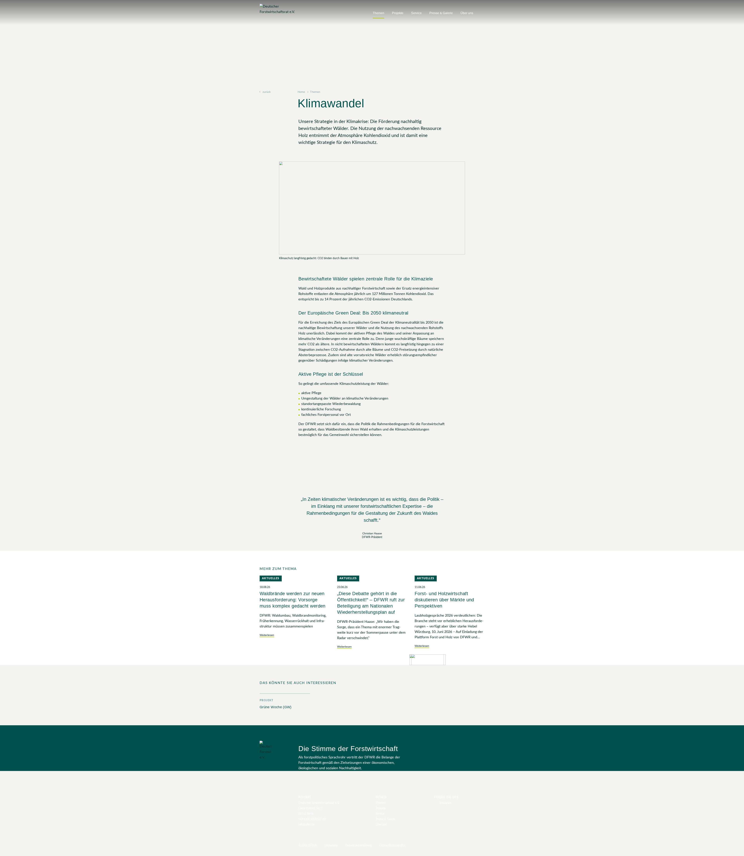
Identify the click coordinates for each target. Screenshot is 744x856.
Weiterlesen (267, 635)
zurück (267, 91)
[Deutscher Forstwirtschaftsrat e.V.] (284, 9)
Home (301, 91)
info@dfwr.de (306, 824)
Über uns (467, 13)
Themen (378, 13)
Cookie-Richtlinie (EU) (392, 845)
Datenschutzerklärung (358, 845)
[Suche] (482, 15)
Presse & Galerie (441, 13)
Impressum (331, 845)
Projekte (397, 13)
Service (416, 13)
